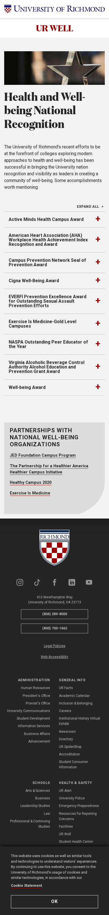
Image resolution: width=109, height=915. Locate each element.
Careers (65, 711)
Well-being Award (27, 387)
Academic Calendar (74, 696)
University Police (72, 798)
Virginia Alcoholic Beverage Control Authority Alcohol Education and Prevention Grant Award (46, 367)
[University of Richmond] (54, 8)
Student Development (33, 718)
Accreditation (69, 754)
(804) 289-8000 (54, 614)
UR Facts (66, 688)
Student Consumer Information (73, 764)
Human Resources (35, 688)
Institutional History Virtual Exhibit (79, 721)
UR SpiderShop (70, 747)
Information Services (34, 726)
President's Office (36, 696)
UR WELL (54, 27)
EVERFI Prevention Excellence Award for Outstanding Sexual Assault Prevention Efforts (47, 301)
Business (42, 798)
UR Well (65, 834)
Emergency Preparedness (79, 806)
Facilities (66, 826)
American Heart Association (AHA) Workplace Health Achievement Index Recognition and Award (48, 240)
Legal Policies (54, 646)
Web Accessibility (54, 657)
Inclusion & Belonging (76, 703)
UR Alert (65, 791)
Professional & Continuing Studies (30, 823)
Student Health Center (76, 842)
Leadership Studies (35, 806)
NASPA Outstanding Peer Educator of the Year (48, 344)
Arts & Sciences (37, 791)
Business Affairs (37, 734)
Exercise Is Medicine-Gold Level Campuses (42, 324)
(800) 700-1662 (54, 628)
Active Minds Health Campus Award (46, 219)
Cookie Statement (26, 885)
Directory (66, 739)
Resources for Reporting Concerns (78, 816)
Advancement (39, 741)
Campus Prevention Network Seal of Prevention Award (47, 262)
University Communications (28, 711)
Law (47, 814)
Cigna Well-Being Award (34, 280)
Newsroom (67, 732)
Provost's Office (38, 703)
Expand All (88, 207)
